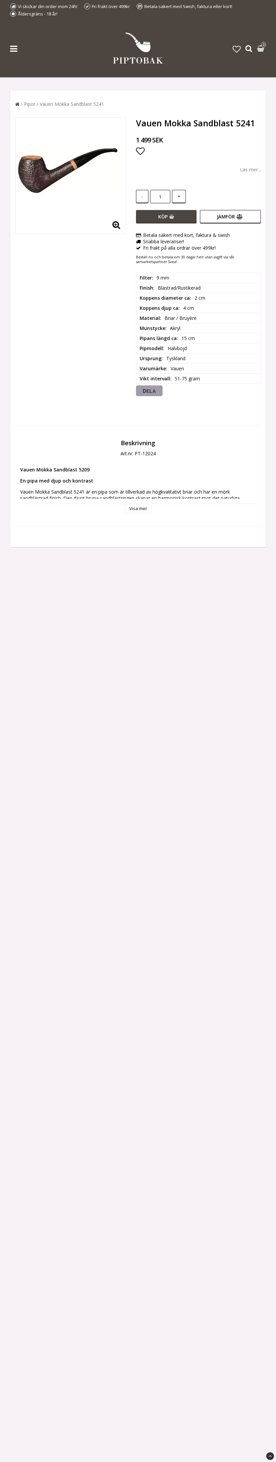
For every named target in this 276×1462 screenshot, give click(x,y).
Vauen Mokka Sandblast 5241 (72, 104)
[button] (237, 49)
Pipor (29, 104)
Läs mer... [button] (250, 169)
